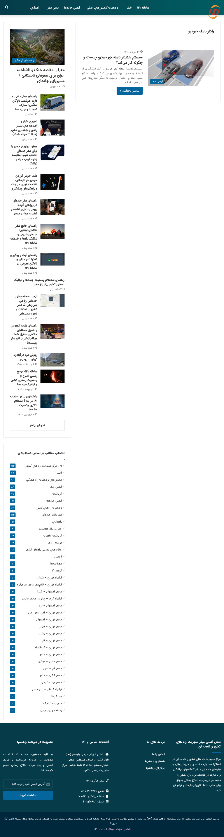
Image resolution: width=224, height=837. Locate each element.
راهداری (35, 7)
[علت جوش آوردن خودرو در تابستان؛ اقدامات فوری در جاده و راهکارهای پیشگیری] (52, 182)
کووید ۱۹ (57, 570)
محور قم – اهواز (52, 668)
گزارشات (57, 493)
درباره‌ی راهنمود (155, 768)
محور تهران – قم (52, 640)
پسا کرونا (56, 696)
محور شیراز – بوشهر (50, 661)
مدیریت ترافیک (52, 703)
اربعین (58, 556)
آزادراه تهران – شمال (49, 577)
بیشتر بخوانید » (129, 90)
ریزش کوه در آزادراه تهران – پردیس (25, 357)
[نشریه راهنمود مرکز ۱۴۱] (214, 12)
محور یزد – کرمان (51, 682)
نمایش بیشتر (37, 425)
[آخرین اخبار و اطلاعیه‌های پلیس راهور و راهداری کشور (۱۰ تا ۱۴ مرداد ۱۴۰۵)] (52, 128)
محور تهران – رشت (50, 633)
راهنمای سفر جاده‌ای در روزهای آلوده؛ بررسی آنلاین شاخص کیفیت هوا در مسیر (24, 207)
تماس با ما (158, 754)
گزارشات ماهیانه (112, 23)
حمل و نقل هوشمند (137, 23)
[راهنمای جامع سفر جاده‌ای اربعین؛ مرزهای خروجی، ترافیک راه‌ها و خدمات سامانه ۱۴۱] (52, 231)
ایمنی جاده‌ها (72, 7)
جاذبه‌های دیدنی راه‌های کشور (44, 549)
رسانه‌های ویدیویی (51, 710)
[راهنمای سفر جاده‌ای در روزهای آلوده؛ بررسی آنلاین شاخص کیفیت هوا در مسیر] (52, 207)
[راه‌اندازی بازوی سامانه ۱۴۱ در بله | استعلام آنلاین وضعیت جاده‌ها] (52, 401)
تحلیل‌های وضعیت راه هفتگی (44, 480)
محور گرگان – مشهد (50, 675)
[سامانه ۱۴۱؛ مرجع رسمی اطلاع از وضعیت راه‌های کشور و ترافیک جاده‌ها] (52, 376)
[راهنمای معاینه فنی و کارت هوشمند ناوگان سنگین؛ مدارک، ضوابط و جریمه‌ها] (52, 102)
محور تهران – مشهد (50, 654)
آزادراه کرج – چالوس (41, 598)
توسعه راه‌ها (55, 542)
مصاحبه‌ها (64, 23)
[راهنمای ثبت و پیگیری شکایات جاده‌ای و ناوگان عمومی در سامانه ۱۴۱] (52, 259)
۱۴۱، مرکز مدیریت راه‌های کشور (44, 466)
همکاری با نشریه (155, 761)
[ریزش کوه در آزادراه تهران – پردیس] (52, 359)
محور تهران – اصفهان (49, 619)
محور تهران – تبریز (50, 626)
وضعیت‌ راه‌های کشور (49, 507)
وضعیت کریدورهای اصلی (102, 7)
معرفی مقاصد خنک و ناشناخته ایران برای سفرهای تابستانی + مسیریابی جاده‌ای (41, 75)
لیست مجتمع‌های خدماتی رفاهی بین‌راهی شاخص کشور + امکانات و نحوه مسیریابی (26, 305)
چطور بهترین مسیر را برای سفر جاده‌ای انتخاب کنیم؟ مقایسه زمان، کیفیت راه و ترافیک (24, 155)
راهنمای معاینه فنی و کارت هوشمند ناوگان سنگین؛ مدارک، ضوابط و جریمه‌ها (24, 103)
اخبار (129, 7)
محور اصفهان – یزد (50, 605)
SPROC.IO (99, 829)
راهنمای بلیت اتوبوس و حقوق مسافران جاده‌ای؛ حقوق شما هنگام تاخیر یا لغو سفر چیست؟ (24, 334)
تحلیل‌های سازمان (87, 23)
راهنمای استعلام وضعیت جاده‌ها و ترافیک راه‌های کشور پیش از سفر (39, 282)
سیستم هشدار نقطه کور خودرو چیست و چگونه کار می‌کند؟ (113, 60)
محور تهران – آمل (45, 612)
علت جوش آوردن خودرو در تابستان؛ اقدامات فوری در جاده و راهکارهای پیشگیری (24, 182)
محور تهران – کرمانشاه (48, 647)
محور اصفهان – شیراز (49, 591)
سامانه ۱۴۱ (143, 7)
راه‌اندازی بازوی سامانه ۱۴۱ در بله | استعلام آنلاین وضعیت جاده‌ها (23, 403)
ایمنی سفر (53, 7)
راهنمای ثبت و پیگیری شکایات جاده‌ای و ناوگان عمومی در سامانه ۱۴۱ (23, 261)
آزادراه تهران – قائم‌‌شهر (39, 584)
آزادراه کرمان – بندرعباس (47, 689)
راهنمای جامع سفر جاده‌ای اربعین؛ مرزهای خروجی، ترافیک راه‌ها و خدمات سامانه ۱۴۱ (23, 234)
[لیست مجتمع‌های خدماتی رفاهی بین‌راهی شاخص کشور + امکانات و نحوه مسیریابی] (52, 300)
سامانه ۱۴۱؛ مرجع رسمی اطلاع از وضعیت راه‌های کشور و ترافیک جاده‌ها (24, 378)
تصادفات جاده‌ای (52, 514)
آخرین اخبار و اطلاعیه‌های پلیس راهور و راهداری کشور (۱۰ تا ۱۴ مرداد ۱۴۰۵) (24, 128)
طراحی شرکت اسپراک (119, 829)
